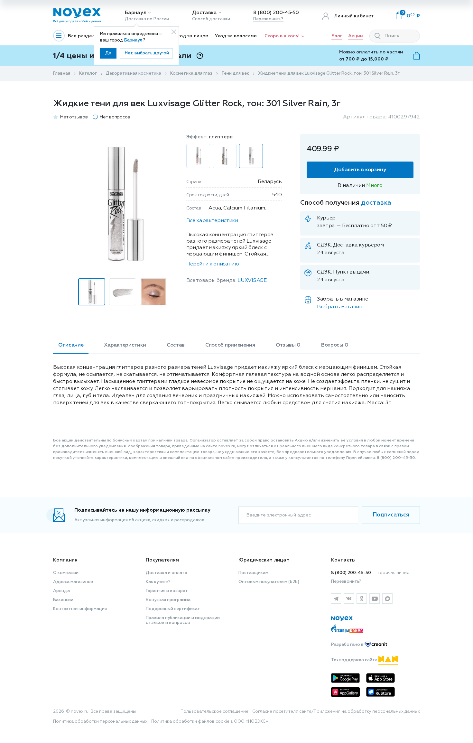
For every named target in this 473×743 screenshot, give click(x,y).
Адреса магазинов (73, 582)
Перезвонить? (268, 19)
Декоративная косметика (133, 73)
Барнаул (135, 12)
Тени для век (235, 73)
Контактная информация (80, 609)
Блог (336, 36)
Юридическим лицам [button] (264, 560)
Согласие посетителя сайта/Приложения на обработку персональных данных (336, 712)
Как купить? (158, 582)
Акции (355, 36)
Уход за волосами (236, 36)
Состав (176, 345)
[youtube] (374, 598)
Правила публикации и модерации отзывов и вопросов (183, 620)
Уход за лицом (192, 36)
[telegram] (336, 598)
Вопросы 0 (334, 345)
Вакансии (63, 600)
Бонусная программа (168, 600)
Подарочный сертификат (173, 609)
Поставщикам (253, 573)
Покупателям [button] (162, 560)
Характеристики (125, 345)
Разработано (348, 645)
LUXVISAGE (251, 280)
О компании (66, 573)
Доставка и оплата (166, 573)
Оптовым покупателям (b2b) (268, 582)
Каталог (88, 73)
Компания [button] (65, 560)
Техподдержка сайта (354, 660)
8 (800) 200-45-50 (276, 12)
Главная (61, 73)
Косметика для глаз (191, 73)
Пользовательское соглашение (214, 712)
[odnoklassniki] (361, 598)
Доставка (204, 12)
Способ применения (230, 345)
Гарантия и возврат (167, 591)
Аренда (61, 591)
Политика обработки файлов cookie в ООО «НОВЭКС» (209, 722)
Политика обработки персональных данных (100, 722)
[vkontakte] (349, 598)
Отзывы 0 (288, 345)
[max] (387, 598)
